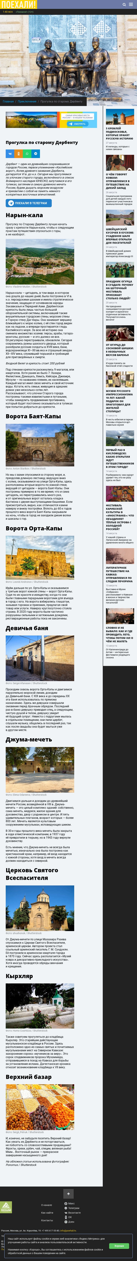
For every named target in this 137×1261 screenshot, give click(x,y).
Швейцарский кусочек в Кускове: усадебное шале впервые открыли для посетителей (120, 236)
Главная (8, 101)
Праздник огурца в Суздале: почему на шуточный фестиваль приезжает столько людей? (119, 290)
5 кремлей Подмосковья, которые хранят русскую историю (119, 133)
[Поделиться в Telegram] (35, 153)
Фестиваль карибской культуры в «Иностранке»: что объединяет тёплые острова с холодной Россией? (120, 517)
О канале (46, 1205)
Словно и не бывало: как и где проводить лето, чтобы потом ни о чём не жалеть (119, 634)
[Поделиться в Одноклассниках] (18, 153)
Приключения (27, 101)
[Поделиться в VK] (10, 153)
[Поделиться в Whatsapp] (27, 153)
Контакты (47, 1220)
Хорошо (119, 1245)
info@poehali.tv (68, 1230)
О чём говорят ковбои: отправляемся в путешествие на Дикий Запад (118, 181)
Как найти (47, 1212)
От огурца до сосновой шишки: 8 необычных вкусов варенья (120, 350)
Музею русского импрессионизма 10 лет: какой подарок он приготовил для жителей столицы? (119, 401)
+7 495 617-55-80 (50, 1230)
